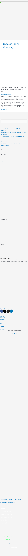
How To (2, 221)
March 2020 (3, 214)
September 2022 (4, 190)
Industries (4, 520)
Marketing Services (6, 517)
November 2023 (4, 174)
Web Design (6, 94)
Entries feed (3, 248)
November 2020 (4, 206)
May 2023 (3, 182)
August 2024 (4, 162)
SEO (2, 231)
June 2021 (3, 200)
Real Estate (3, 227)
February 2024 (4, 170)
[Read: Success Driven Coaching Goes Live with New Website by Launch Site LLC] (14, 69)
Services (2, 319)
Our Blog (3, 529)
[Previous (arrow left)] (2, 555)
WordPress (3, 239)
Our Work (2, 317)
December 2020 (4, 204)
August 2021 (4, 198)
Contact (2, 329)
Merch (1, 325)
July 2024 (3, 164)
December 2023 (4, 172)
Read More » (4, 109)
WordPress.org (4, 252)
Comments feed (4, 250)
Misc (2, 223)
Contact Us (4, 532)
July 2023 (3, 180)
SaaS (2, 229)
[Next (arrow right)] (8, 555)
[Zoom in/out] (2, 553)
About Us (2, 316)
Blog (1, 323)
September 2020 (4, 210)
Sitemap (2, 326)
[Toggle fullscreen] (8, 553)
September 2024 (4, 161)
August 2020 (4, 212)
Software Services (6, 514)
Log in (2, 246)
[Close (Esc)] (19, 553)
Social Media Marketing (6, 233)
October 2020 (4, 208)
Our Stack (2, 322)
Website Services (6, 511)
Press (2, 94)
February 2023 (4, 184)
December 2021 (4, 196)
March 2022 (3, 194)
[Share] (13, 553)
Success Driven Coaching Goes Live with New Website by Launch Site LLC (13, 89)
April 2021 (3, 202)
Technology (3, 235)
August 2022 (4, 192)
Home (1, 315)
